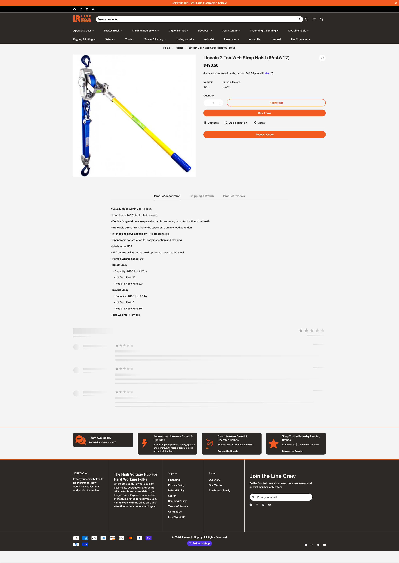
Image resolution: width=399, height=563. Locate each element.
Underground (184, 39)
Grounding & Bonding (263, 30)
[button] (321, 19)
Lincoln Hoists (231, 82)
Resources (230, 39)
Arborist (209, 39)
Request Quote (265, 134)
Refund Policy (176, 490)
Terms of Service (178, 506)
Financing (174, 479)
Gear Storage (230, 30)
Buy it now (264, 113)
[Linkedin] (87, 9)
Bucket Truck (112, 30)
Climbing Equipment (144, 30)
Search (172, 495)
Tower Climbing (153, 39)
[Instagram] (80, 9)
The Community (300, 39)
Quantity (208, 95)
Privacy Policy (176, 485)
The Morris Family (219, 490)
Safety (109, 39)
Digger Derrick (177, 30)
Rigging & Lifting (83, 39)
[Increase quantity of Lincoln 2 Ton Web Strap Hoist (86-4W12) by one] (220, 102)
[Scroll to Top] (393, 546)
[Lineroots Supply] (82, 19)
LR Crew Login (176, 516)
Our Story (214, 479)
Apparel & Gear (82, 30)
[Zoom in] (188, 61)
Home (166, 47)
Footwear (203, 30)
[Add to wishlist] (322, 58)
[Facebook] (74, 9)
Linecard (275, 39)
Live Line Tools (297, 30)
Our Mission (216, 485)
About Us (254, 39)
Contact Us (175, 511)
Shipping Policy (177, 501)
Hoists (179, 47)
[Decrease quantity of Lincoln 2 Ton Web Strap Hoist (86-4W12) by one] (207, 102)
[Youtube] (93, 9)
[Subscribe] (309, 497)
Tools (128, 39)
